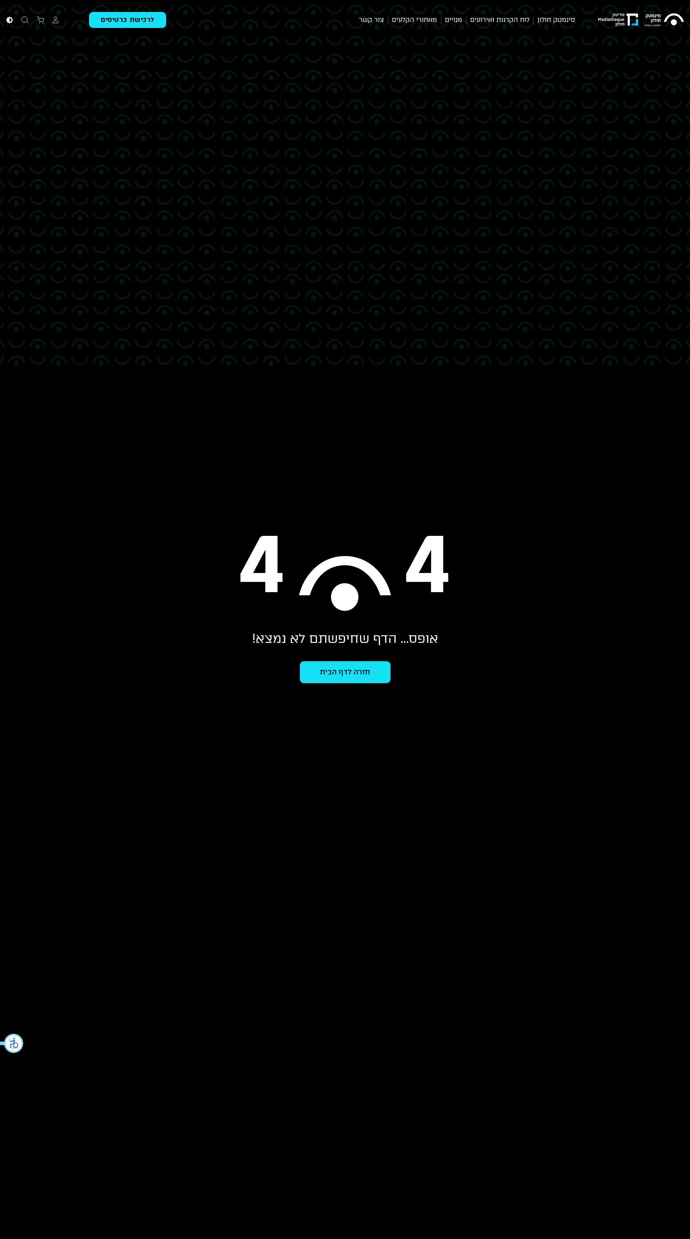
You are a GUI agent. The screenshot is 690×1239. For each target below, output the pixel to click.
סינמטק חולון (556, 20)
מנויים (453, 20)
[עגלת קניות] (40, 19)
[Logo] (664, 20)
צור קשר (371, 20)
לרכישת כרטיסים (128, 20)
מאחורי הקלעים (414, 20)
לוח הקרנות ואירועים (499, 20)
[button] (12, 1043)
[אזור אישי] (55, 19)
